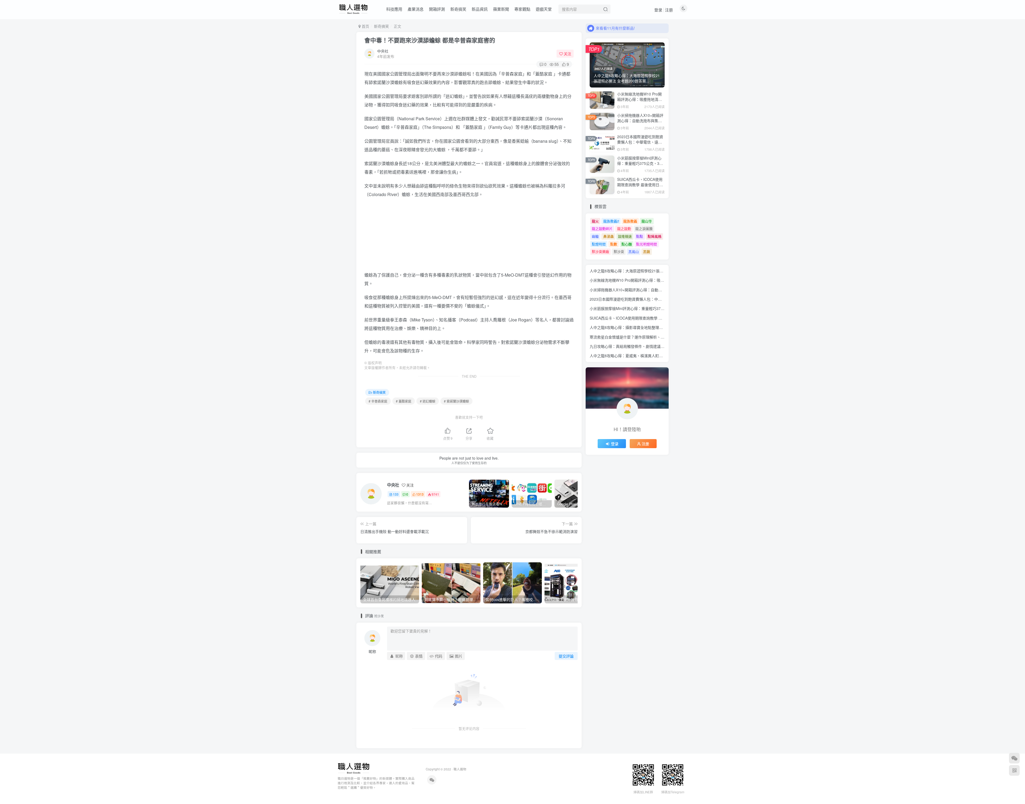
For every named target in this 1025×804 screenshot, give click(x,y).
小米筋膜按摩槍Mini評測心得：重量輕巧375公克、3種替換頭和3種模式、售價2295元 (640, 165)
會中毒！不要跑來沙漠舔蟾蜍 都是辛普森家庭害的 (429, 40)
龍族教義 (630, 221)
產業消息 (416, 9)
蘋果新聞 (501, 9)
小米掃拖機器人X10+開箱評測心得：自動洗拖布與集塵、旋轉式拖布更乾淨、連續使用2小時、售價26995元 (640, 123)
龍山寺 (646, 221)
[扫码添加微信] (1014, 758)
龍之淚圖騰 (644, 228)
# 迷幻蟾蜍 (427, 401)
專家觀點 (522, 9)
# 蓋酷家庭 (403, 401)
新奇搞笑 (458, 9)
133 (396, 494)
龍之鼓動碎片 (602, 228)
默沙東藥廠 (600, 251)
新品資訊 (480, 9)
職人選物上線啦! (609, 28)
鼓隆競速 (625, 236)
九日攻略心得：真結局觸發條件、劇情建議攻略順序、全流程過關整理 (647, 346)
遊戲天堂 (544, 9)
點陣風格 (654, 236)
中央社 (382, 51)
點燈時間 (599, 243)
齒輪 (595, 236)
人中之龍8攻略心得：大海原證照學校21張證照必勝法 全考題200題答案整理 (653, 270)
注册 (669, 10)
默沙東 (619, 251)
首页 (365, 26)
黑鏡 (646, 251)
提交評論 (566, 656)
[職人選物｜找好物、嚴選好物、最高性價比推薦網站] (353, 767)
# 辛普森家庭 (378, 401)
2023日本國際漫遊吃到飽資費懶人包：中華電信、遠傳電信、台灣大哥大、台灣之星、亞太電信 (640, 144)
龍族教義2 (611, 221)
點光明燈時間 (646, 243)
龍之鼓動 (624, 228)
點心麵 (626, 243)
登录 (658, 10)
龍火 (595, 221)
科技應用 (394, 9)
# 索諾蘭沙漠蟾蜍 (456, 401)
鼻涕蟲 (608, 236)
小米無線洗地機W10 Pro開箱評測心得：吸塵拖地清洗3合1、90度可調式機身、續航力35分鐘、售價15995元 (641, 101)
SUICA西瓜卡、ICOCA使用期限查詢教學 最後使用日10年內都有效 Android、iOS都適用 (640, 187)
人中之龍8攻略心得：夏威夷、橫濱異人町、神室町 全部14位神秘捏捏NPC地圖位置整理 (663, 355)
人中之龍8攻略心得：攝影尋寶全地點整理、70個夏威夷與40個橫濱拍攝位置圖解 (657, 327)
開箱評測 (437, 9)
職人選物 (460, 769)
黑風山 (633, 251)
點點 (639, 236)
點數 (613, 243)
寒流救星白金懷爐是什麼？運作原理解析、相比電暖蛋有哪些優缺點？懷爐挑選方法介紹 (662, 337)
